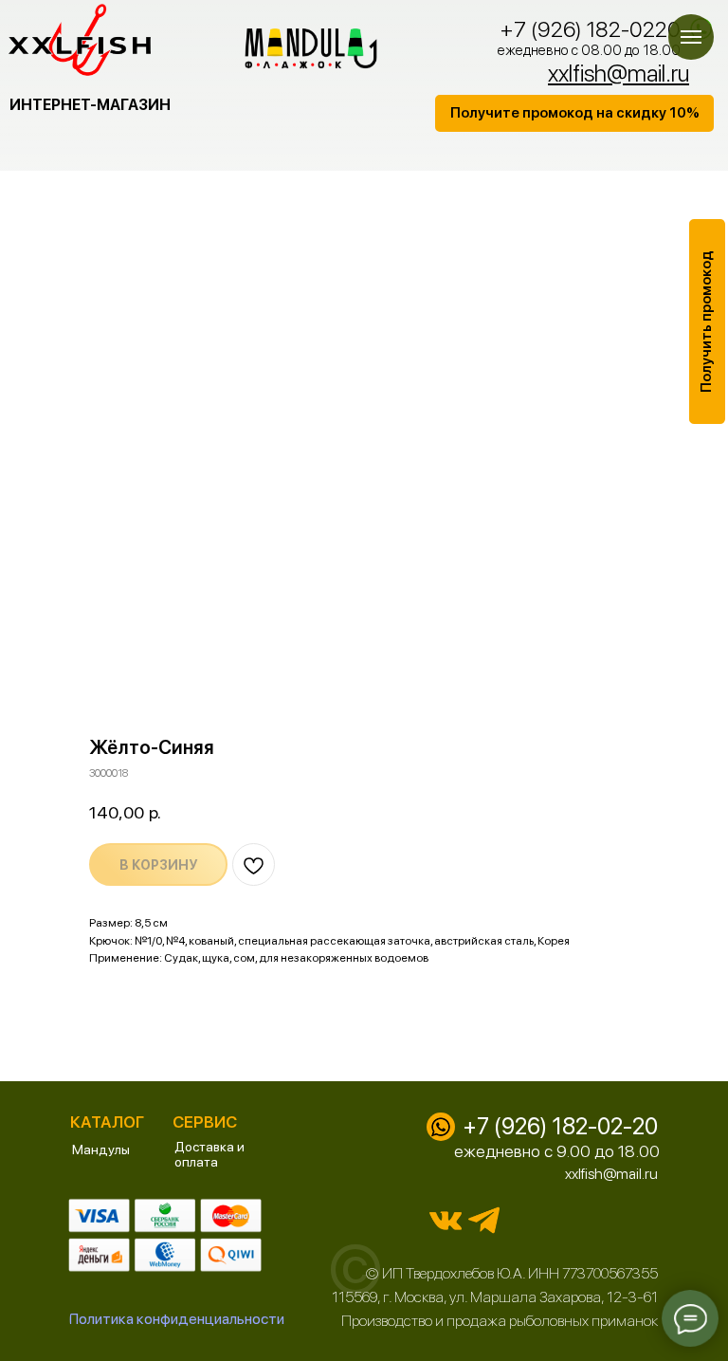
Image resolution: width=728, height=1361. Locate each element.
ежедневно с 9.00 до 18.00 (557, 1151)
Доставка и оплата (209, 1154)
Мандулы (101, 1149)
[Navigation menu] (691, 37)
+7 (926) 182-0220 (590, 29)
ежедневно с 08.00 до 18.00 (589, 50)
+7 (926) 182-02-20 (560, 1126)
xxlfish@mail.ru (611, 1174)
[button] (574, 113)
